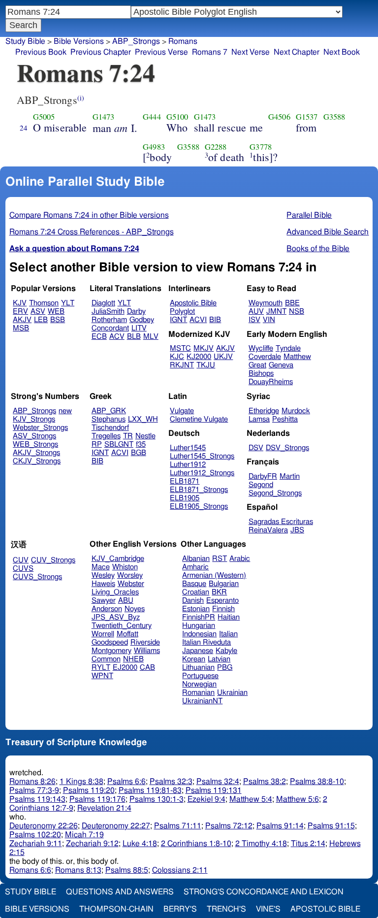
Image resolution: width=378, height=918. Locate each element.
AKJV (22, 320)
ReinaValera (268, 530)
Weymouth (266, 303)
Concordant (110, 328)
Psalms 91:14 (280, 826)
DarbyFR (263, 476)
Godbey (141, 320)
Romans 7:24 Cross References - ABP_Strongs (91, 232)
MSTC (180, 348)
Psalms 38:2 (264, 782)
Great (257, 365)
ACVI (198, 320)
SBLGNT (118, 444)
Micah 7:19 (84, 835)
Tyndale (288, 348)
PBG (224, 667)
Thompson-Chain (116, 909)
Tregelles (106, 436)
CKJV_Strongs (37, 461)
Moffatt (127, 634)
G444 (152, 116)
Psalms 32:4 (217, 782)
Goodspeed (110, 642)
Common (106, 659)
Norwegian (199, 684)
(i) (80, 97)
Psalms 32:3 (171, 782)
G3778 (261, 146)
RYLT (101, 667)
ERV (20, 311)
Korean (193, 659)
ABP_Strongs (34, 411)
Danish (193, 600)
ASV (38, 311)
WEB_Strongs (35, 444)
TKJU (205, 365)
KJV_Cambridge (118, 558)
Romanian (198, 692)
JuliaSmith (108, 311)
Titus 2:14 (308, 844)
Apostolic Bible (325, 909)
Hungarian (198, 625)
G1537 (307, 116)
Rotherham (109, 320)
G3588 (334, 116)
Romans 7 (209, 52)
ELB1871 (184, 481)
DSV (256, 448)
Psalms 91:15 (331, 826)
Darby (136, 311)
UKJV (223, 357)
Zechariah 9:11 (35, 844)
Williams (147, 651)
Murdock (296, 411)
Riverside (145, 642)
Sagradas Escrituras (281, 521)
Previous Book (40, 52)
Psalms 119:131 (214, 790)
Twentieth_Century (122, 625)
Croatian (195, 592)
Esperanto (222, 600)
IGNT (178, 320)
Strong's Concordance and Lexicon (264, 892)
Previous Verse (161, 52)
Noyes (135, 609)
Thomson (44, 303)
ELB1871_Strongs (199, 489)
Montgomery (111, 651)
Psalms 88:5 (126, 870)
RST (219, 558)
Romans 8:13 (78, 870)
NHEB (133, 659)
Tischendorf (110, 427)
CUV (21, 560)
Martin (290, 476)
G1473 (104, 116)
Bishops (261, 373)
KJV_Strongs (34, 419)
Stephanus (109, 419)
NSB (296, 311)
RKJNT (182, 365)
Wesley (103, 575)
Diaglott (103, 303)
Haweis (103, 584)
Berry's (180, 909)
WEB (56, 311)
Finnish (223, 609)
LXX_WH (143, 419)
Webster (131, 584)
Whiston (125, 567)
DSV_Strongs (287, 448)
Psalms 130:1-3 (156, 799)
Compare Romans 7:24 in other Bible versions (89, 215)
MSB (21, 328)
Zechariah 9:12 (92, 844)
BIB (215, 320)
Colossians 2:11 (180, 870)
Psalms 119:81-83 (150, 790)
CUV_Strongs (53, 560)
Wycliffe (261, 348)
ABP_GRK (109, 411)
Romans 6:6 (30, 870)
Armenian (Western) (214, 575)
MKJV (203, 348)
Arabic (239, 558)
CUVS (23, 568)
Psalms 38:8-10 (317, 782)
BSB (57, 320)
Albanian (196, 558)
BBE (292, 303)
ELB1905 (184, 498)
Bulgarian (224, 584)
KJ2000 (199, 357)
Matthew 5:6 (297, 799)
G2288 (216, 146)
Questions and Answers (120, 892)
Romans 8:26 (32, 782)
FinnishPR (198, 617)
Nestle (145, 436)
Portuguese (200, 676)
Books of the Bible (317, 249)
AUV (256, 311)
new (65, 411)
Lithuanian (198, 667)
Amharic (195, 567)
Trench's (226, 909)
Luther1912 (188, 464)
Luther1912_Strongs (202, 473)
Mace (101, 567)
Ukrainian (232, 692)
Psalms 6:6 (126, 782)
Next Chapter (296, 52)
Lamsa (259, 419)
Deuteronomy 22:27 (116, 826)
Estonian (196, 609)
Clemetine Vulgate (199, 419)
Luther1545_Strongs (202, 456)
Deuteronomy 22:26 (43, 826)
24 (24, 127)
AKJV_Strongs (36, 453)
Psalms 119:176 (97, 799)
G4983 (154, 146)
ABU (125, 600)
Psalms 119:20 (89, 790)
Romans (182, 41)
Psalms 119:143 (37, 799)
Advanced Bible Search (327, 232)
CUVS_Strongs (37, 577)
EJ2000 (125, 667)
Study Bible (25, 41)
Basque (194, 584)
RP (97, 444)
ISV (254, 320)
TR (128, 436)
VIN (269, 320)
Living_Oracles (115, 592)
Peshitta (285, 419)
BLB (134, 336)
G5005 (44, 116)
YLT (67, 303)
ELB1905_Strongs (199, 506)
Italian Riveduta (206, 642)
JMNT (276, 311)
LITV (139, 328)
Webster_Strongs (40, 427)
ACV (117, 336)
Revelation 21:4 (104, 808)
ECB (99, 336)
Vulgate (182, 411)
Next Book (341, 52)
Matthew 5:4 (250, 799)
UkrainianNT (202, 701)
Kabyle (226, 651)
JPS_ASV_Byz (116, 617)
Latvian (219, 659)
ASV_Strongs (34, 436)
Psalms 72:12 (228, 826)
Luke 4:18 (140, 844)
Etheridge (264, 411)
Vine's (268, 909)
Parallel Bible (309, 215)
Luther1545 (188, 448)
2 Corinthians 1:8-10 (196, 844)
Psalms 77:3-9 (34, 790)
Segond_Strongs (275, 493)
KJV (20, 303)
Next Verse (250, 52)
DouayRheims (271, 382)
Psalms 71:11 (177, 826)
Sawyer (104, 600)
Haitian (229, 617)
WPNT (102, 676)
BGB (138, 453)
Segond (261, 485)
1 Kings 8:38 (81, 782)
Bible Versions (79, 41)
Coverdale (265, 357)
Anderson (107, 609)
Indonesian (199, 634)
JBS (297, 530)
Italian (228, 634)
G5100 (177, 116)
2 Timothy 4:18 (261, 844)
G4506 (279, 116)
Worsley (130, 575)
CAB (147, 667)
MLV (150, 336)
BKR (219, 592)
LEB (41, 320)
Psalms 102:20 (35, 835)
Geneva (281, 365)
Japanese (197, 651)
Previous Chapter (100, 52)
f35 (141, 444)
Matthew (297, 357)
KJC (177, 357)
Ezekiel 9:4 (206, 799)
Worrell (103, 634)
